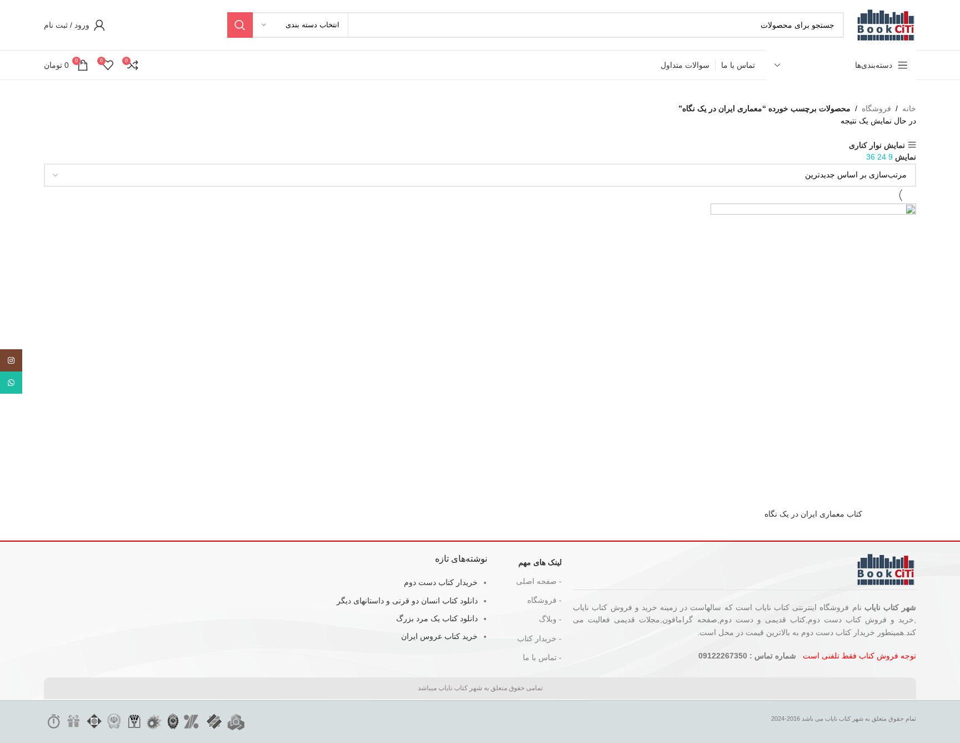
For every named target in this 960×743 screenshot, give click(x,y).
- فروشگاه (544, 600)
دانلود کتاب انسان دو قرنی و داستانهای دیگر (407, 600)
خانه (909, 108)
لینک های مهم (540, 562)
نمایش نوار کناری (877, 145)
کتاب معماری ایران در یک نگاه (813, 513)
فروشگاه (876, 108)
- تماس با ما (542, 657)
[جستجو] (240, 25)
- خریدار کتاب (539, 638)
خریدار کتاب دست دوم (441, 582)
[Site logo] (885, 24)
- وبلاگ (550, 619)
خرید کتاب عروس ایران (439, 636)
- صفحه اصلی (539, 581)
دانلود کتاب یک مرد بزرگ (437, 618)
